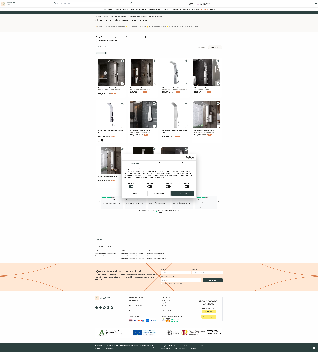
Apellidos (195, 269)
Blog (130, 310)
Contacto (131, 308)
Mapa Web (194, 348)
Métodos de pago (166, 348)
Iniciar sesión (166, 300)
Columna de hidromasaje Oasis (155, 253)
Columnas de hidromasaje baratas (156, 258)
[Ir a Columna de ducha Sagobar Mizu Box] (206, 72)
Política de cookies (189, 346)
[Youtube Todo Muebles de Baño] (104, 308)
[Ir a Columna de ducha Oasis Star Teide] (174, 72)
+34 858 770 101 (209, 311)
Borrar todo (219, 49)
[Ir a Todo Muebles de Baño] (109, 298)
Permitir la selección (159, 193)
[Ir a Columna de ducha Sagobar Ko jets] (206, 114)
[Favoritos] (309, 3)
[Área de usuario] (312, 3)
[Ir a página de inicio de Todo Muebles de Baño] (27, 4)
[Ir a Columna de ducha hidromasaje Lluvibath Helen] (111, 114)
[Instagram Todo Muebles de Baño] (101, 308)
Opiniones (132, 303)
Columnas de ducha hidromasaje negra (132, 253)
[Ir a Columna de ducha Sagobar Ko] (111, 160)
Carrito (164, 305)
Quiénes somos (133, 300)
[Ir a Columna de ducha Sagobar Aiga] (143, 114)
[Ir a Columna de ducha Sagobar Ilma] (111, 72)
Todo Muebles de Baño (101, 16)
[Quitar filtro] (105, 53)
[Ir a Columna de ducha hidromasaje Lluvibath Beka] (174, 114)
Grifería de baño (114, 16)
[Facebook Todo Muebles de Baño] (97, 308)
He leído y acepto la (172, 283)
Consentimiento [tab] (134, 163)
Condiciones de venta (205, 346)
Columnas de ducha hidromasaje (130, 16)
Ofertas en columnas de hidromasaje (157, 255)
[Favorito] (122, 60)
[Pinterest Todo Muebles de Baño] (108, 308)
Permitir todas (183, 193)
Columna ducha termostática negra (107, 40)
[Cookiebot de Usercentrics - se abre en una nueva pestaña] (187, 157)
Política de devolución (181, 348)
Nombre (163, 269)
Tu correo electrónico (167, 276)
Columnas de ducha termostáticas (105, 255)
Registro (164, 303)
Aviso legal (163, 346)
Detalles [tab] (159, 163)
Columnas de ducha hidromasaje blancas (132, 258)
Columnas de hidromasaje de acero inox (132, 255)
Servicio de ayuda (208, 317)
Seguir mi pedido (167, 310)
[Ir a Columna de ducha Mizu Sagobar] (143, 72)
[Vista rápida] (122, 83)
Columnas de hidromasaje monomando (106, 253)
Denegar (135, 193)
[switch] (149, 186)
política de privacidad (177, 283)
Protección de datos (175, 346)
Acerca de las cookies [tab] (183, 163)
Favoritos (165, 308)
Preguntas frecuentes (135, 305)
